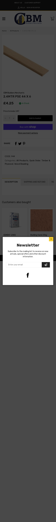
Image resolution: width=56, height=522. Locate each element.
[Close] (51, 239)
